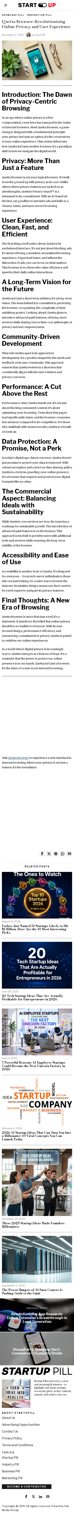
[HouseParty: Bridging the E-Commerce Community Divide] (37, 1348)
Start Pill (40, 34)
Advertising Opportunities (21, 1424)
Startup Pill (10, 1457)
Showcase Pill (13, 15)
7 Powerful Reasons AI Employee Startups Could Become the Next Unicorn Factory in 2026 (33, 1066)
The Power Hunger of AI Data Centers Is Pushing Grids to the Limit (32, 1291)
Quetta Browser (18, 758)
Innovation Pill (39, 15)
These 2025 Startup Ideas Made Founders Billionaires (33, 1225)
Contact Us (10, 1431)
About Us (8, 1418)
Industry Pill (10, 1464)
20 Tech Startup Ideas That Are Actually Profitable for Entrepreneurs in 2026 (32, 997)
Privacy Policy (12, 1438)
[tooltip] (42, 853)
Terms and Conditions (17, 1445)
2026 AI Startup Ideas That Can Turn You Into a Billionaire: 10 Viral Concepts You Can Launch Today (36, 1136)
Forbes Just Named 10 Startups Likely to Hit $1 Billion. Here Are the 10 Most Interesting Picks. (35, 929)
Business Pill (11, 1471)
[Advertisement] (37, 719)
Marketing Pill (12, 1478)
